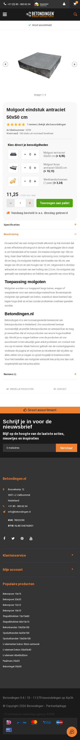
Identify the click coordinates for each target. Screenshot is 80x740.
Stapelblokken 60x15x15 (16, 621)
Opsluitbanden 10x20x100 (17, 638)
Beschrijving (11, 234)
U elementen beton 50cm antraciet (21, 644)
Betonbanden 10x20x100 (16, 627)
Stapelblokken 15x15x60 (16, 616)
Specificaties (12, 224)
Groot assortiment (42, 25)
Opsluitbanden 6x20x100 (16, 633)
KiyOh (69, 698)
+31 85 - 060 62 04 (17, 506)
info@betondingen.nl (19, 511)
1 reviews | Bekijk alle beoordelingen (46, 124)
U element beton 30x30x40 (17, 649)
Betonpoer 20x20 (12, 599)
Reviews (10, 374)
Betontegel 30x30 (12, 666)
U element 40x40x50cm (15, 655)
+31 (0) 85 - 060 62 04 (18, 4)
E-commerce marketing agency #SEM (30, 714)
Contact (61, 389)
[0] (74, 4)
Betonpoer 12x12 (12, 605)
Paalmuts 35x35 (11, 660)
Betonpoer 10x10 (12, 610)
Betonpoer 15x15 (12, 593)
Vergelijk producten (21, 389)
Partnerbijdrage (56, 706)
